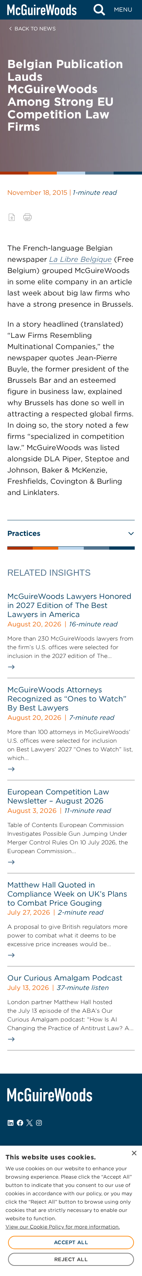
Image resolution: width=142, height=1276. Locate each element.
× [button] (134, 1153)
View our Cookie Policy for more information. (62, 1227)
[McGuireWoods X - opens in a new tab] (29, 1123)
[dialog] (71, 1211)
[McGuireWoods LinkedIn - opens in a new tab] (10, 1123)
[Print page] (27, 217)
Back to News (35, 29)
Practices (23, 533)
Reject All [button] (71, 1259)
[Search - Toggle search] (99, 10)
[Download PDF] (11, 217)
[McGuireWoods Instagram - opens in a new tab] (39, 1123)
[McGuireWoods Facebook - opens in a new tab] (20, 1123)
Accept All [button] (71, 1242)
